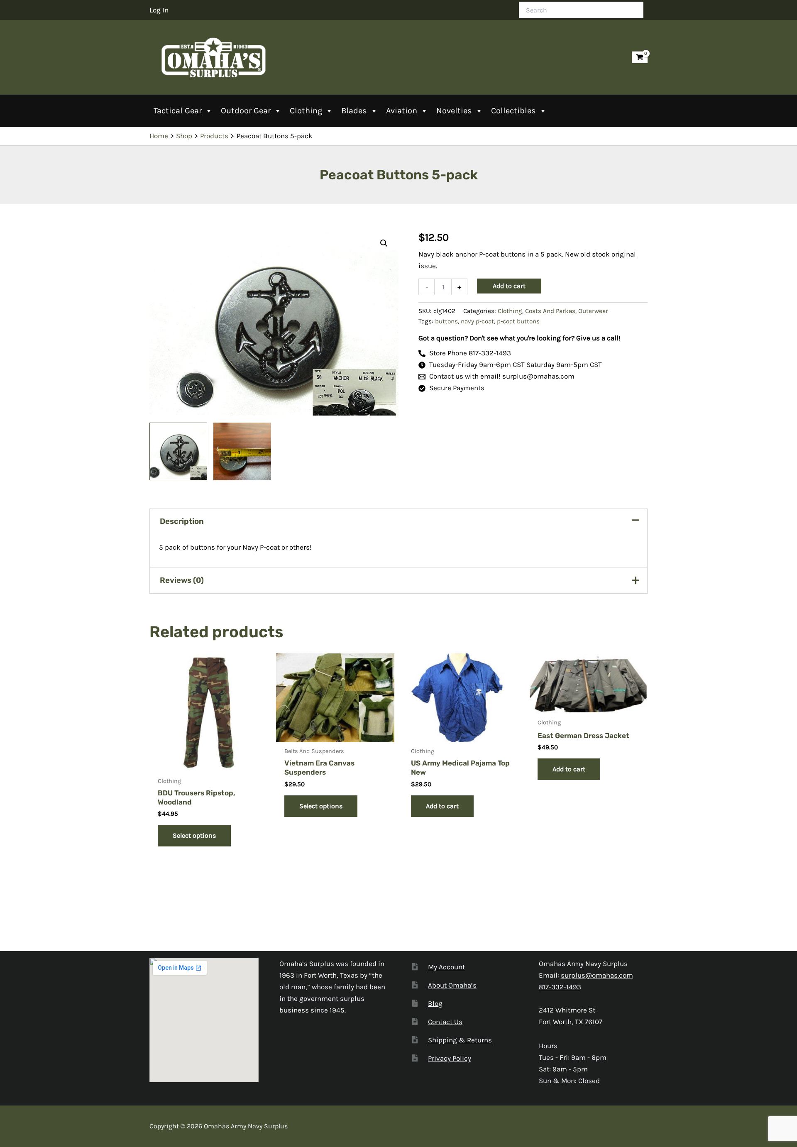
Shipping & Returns (460, 1040)
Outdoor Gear (246, 110)
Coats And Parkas (550, 311)
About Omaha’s (452, 985)
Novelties (454, 110)
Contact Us (445, 1021)
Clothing (306, 110)
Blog (435, 1003)
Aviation (401, 110)
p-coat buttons (518, 321)
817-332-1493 (560, 987)
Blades (354, 110)
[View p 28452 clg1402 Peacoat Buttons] (178, 451)
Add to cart (509, 286)
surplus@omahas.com (597, 975)
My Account (446, 967)
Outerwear (593, 311)
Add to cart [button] (442, 806)
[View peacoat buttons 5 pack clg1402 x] (242, 451)
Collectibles (513, 110)
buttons (446, 321)
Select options (194, 835)
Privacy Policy (449, 1058)
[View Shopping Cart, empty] (640, 57)
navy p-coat (477, 321)
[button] (383, 243)
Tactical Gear (178, 110)
